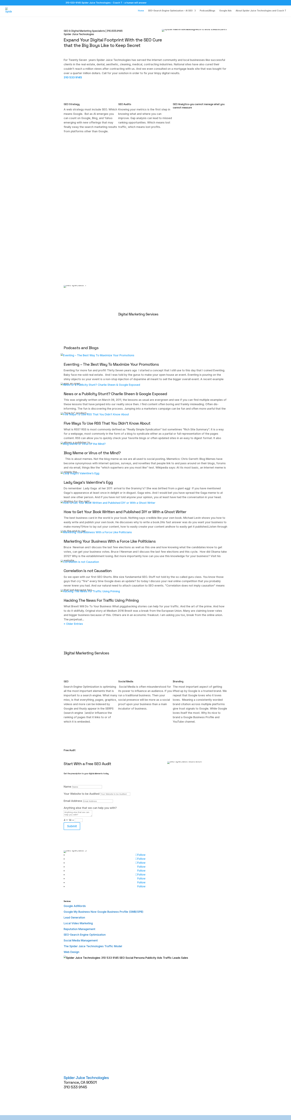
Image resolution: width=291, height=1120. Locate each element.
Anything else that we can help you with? (90, 807)
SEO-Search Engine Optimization (85, 934)
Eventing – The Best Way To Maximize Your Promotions (111, 364)
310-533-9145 (73, 2)
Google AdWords (75, 906)
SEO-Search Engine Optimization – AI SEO (170, 11)
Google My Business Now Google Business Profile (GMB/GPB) (103, 911)
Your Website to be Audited (81, 793)
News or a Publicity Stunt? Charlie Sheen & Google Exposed (115, 393)
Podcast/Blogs (207, 11)
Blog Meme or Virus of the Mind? (92, 452)
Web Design (71, 952)
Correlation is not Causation (88, 570)
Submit (72, 826)
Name (67, 786)
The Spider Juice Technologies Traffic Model (93, 946)
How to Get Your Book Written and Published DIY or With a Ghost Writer (125, 511)
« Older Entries (73, 623)
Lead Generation (74, 917)
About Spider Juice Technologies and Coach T (261, 11)
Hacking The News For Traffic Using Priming (101, 600)
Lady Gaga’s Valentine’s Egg (88, 482)
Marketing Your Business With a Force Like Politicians (110, 541)
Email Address (73, 800)
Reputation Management (79, 929)
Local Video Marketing (78, 923)
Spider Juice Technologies (86, 1077)
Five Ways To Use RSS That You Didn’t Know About (107, 423)
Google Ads (225, 11)
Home (141, 11)
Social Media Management (81, 940)
